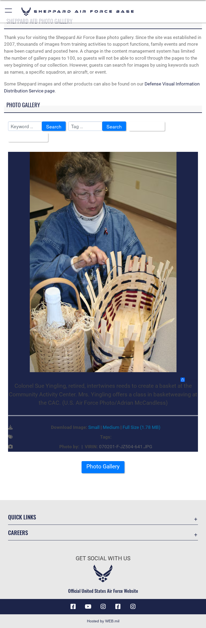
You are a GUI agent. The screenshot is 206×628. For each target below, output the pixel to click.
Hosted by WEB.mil (103, 621)
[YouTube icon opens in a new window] (88, 606)
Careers (18, 532)
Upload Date (26, 137)
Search (53, 126)
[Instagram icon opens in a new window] (103, 606)
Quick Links (22, 517)
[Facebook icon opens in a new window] (73, 606)
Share (191, 380)
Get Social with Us (103, 558)
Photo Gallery (103, 466)
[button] (8, 11)
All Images (145, 126)
